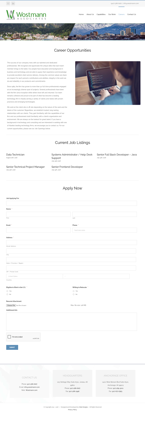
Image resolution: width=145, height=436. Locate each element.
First (7, 218)
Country (9, 280)
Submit (12, 347)
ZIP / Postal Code (12, 271)
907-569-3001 (118, 388)
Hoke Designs (83, 407)
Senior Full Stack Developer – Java (117, 154)
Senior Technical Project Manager (25, 166)
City (7, 254)
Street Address (11, 246)
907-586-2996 (74, 391)
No (10, 294)
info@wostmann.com (131, 3)
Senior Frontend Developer (67, 166)
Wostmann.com (31, 390)
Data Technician (15, 154)
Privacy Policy (72, 409)
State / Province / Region (14, 263)
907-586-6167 (32, 384)
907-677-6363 (117, 391)
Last (74, 218)
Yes (10, 291)
